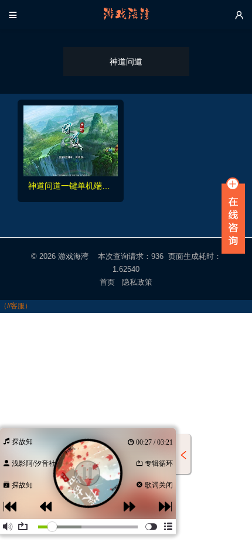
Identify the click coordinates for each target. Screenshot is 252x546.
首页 (107, 282)
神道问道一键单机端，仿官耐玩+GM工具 (71, 185)
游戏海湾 (73, 256)
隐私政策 (137, 282)
